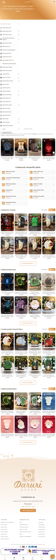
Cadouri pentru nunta (7, 34)
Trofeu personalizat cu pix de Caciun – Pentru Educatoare (48, 233)
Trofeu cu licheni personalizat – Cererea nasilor (35, 293)
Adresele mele (41, 531)
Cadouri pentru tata (6, 101)
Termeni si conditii (23, 529)
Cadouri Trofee (4, 524)
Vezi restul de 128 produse (28, 263)
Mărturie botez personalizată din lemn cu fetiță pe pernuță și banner (34, 436)
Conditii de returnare (24, 527)
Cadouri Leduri (4, 527)
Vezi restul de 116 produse (28, 323)
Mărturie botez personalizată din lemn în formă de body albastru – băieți (48, 412)
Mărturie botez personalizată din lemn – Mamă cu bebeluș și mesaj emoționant (21, 436)
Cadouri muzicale (4, 536)
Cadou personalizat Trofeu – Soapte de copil (35, 158)
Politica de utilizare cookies (25, 531)
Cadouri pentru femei (7, 43)
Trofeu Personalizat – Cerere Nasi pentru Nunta (48, 316)
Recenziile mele (41, 534)
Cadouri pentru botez (7, 31)
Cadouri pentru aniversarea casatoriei (8, 38)
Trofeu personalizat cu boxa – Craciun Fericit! (34, 375)
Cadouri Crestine (6, 122)
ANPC (21, 534)
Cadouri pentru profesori (7, 80)
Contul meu (40, 522)
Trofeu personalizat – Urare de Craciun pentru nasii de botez (49, 353)
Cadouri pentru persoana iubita (9, 63)
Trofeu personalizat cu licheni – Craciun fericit (7, 375)
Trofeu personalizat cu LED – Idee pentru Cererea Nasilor (7, 316)
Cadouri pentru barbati (7, 67)
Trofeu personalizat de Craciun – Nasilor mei (21, 375)
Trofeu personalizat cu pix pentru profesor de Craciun (21, 233)
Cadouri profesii (5, 74)
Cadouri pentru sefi (6, 98)
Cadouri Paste (5, 118)
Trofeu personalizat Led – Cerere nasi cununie (21, 316)
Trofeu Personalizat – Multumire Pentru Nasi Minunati (35, 316)
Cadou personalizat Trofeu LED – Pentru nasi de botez (49, 158)
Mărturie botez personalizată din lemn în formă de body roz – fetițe (7, 436)
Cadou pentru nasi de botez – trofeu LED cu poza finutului (21, 292)
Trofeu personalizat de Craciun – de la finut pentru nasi (49, 376)
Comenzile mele (41, 527)
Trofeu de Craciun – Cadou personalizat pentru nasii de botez (21, 353)
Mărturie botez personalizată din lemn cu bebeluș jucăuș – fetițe (48, 436)
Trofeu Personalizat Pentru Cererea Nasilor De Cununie (48, 292)
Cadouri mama (5, 84)
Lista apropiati (41, 524)
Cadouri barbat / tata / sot (8, 60)
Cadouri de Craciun (6, 91)
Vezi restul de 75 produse (28, 442)
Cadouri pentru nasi (6, 27)
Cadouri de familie (6, 108)
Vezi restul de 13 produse (28, 382)
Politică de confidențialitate (25, 536)
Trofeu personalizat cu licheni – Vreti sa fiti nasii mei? (35, 412)
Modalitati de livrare (24, 524)
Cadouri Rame (4, 534)
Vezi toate (52, 209)
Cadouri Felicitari (4, 531)
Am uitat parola (41, 536)
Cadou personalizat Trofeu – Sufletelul (21, 158)
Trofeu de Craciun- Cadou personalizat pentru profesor (7, 256)
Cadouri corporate (6, 87)
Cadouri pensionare (6, 115)
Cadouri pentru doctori (7, 105)
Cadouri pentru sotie (6, 53)
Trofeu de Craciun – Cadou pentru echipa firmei (21, 256)
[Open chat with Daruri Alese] (52, 556)
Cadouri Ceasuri (4, 529)
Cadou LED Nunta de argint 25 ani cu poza (7, 292)
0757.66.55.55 (29, 510)
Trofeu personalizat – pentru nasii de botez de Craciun (35, 352)
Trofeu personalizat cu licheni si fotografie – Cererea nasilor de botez (21, 412)
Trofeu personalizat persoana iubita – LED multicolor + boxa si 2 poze (7, 234)
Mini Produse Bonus (5, 538)
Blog (20, 522)
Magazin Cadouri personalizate (7, 522)
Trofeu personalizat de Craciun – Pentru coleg (35, 256)
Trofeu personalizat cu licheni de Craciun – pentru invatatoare (35, 234)
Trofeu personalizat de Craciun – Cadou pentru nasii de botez (48, 257)
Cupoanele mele (41, 529)
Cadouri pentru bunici (7, 111)
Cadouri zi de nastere (7, 94)
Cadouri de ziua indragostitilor (8, 49)
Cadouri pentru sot (6, 46)
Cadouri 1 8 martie (6, 77)
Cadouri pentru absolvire (7, 125)
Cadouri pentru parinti (7, 70)
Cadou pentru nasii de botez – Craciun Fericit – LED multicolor (7, 159)
